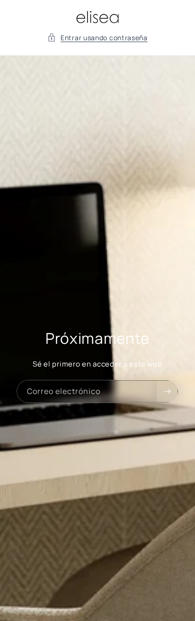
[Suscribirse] (167, 391)
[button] (97, 38)
